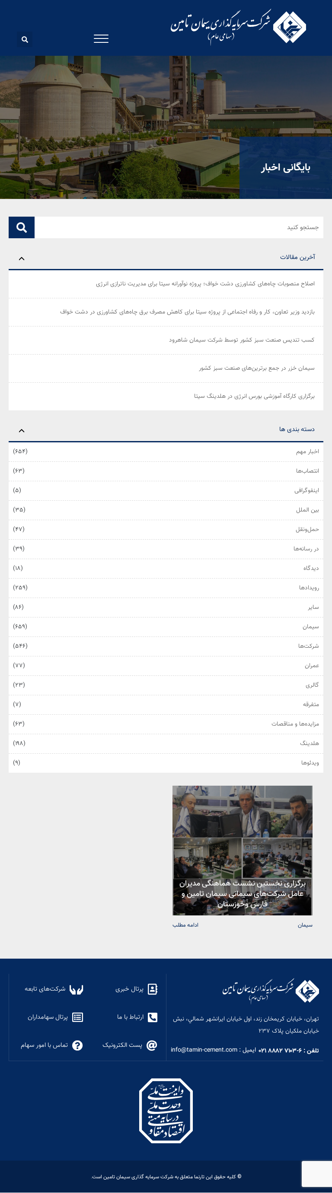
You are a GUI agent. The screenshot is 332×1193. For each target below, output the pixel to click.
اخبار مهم (307, 452)
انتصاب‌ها (307, 471)
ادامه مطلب (185, 924)
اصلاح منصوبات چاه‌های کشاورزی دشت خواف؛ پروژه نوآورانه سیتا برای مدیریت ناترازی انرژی (205, 284)
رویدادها (309, 588)
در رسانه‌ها (306, 549)
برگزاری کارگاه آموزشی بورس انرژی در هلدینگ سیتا (254, 396)
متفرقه (311, 705)
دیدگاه (311, 568)
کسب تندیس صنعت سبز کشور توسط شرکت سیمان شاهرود (242, 340)
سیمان (311, 627)
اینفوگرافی (306, 491)
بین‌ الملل (307, 510)
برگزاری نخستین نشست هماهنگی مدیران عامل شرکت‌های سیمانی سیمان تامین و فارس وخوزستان (242, 893)
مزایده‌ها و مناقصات (295, 724)
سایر (313, 607)
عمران (312, 666)
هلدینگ (309, 743)
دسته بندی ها (297, 430)
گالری (312, 685)
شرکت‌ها (308, 646)
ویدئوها (310, 763)
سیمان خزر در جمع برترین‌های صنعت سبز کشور (257, 368)
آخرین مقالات (297, 257)
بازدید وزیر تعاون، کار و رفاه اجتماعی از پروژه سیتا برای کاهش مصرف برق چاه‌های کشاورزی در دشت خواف (187, 312)
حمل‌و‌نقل (307, 529)
